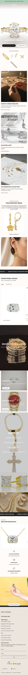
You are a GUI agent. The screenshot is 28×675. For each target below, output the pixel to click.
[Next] (26, 1)
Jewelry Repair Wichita (6, 637)
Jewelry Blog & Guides (5, 621)
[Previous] (1, 1)
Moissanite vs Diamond (6, 628)
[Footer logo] (14, 663)
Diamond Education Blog (6, 640)
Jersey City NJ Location (6, 635)
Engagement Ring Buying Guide (7, 623)
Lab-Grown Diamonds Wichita (7, 630)
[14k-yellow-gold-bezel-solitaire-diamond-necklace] (13, 536)
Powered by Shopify (17, 672)
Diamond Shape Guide (6, 626)
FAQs (2, 633)
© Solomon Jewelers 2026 (6, 672)
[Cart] (26, 5)
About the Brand (6, 612)
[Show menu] (1, 5)
